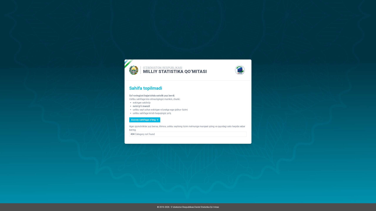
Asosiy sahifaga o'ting (143, 119)
